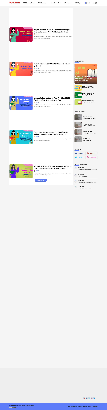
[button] (86, 3)
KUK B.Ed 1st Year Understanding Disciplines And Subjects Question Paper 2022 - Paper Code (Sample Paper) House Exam (89, 117)
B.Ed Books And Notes (29, 3)
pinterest (92, 153)
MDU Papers (78, 3)
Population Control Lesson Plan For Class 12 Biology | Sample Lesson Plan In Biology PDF (51, 133)
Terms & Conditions (82, 406)
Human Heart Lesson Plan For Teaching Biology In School (52, 65)
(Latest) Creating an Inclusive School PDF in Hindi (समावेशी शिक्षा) (88, 87)
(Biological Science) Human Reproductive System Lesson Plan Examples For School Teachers (53, 167)
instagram (93, 157)
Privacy (90, 406)
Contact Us (74, 406)
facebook (81, 153)
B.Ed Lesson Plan (56, 3)
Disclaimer (95, 406)
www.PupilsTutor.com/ (28, 405)
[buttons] (84, 398)
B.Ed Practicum (42, 3)
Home (69, 406)
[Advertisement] (40, 18)
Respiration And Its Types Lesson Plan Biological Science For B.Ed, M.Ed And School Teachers (52, 31)
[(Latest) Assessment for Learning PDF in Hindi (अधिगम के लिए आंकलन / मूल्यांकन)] (78, 95)
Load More (39, 180)
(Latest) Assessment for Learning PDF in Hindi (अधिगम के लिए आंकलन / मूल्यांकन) (88, 94)
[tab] (29, 3)
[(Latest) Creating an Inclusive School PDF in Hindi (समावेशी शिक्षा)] (78, 88)
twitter (81, 157)
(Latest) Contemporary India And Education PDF (88, 101)
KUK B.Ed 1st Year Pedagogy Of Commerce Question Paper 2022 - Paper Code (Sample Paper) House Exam (89, 132)
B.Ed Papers (67, 3)
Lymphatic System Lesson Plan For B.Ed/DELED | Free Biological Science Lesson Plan (52, 99)
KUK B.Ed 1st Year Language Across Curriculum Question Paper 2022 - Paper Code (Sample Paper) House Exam (89, 139)
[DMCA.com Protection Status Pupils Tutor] (13, 407)
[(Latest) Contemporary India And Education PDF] (78, 102)
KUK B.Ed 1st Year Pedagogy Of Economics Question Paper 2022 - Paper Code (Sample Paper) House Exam (89, 124)
